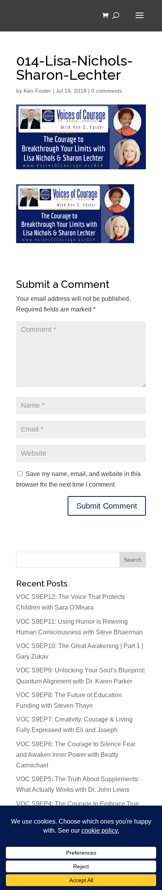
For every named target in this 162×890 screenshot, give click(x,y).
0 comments (106, 91)
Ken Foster (37, 91)
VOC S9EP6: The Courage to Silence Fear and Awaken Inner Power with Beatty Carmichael (76, 755)
